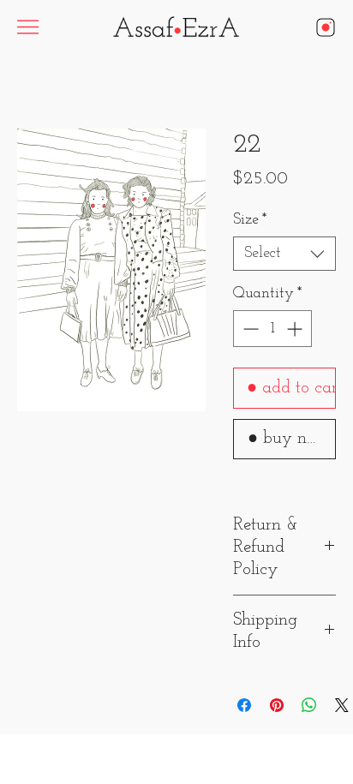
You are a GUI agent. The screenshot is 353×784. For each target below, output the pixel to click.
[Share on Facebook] (244, 705)
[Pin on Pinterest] (276, 705)
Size (250, 220)
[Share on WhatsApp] (309, 705)
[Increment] (296, 328)
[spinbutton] (272, 328)
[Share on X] (342, 705)
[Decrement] (249, 328)
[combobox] (284, 253)
